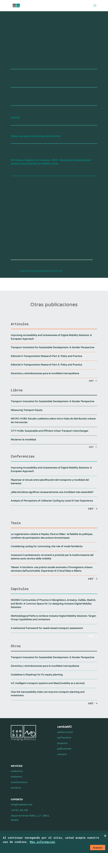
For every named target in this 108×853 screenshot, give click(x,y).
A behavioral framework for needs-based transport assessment (47, 628)
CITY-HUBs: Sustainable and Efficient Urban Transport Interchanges (49, 430)
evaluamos (16, 776)
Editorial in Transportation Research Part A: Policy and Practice (46, 356)
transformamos (19, 782)
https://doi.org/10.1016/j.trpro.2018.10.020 (35, 136)
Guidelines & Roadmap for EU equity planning (37, 674)
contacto (62, 754)
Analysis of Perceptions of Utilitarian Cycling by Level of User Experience (52, 500)
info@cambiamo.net (21, 804)
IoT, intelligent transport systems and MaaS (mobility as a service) (48, 683)
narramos (16, 787)
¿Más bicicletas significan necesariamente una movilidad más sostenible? (52, 492)
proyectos (62, 743)
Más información (42, 842)
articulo (15, 117)
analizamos (17, 771)
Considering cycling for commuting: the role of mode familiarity (47, 546)
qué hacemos (64, 737)
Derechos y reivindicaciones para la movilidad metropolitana (45, 373)
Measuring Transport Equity (26, 410)
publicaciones (64, 748)
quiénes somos (65, 732)
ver (91, 380)
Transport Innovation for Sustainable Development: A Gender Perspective (52, 347)
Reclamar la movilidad (23, 439)
